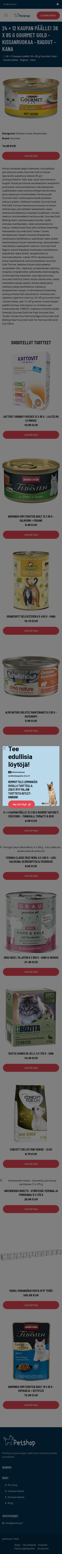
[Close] (4, 748)
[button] (21, 804)
